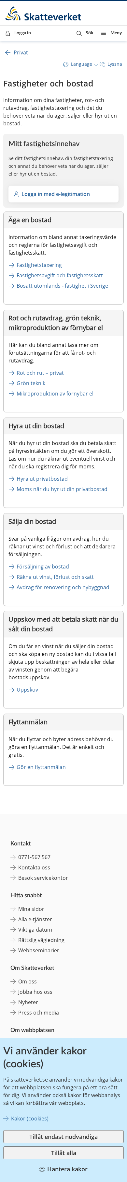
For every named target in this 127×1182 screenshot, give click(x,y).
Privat (21, 52)
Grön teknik (31, 383)
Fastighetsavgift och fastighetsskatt (60, 275)
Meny (116, 33)
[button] (85, 33)
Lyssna (114, 64)
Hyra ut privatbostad (42, 478)
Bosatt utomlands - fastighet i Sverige (62, 285)
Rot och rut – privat (40, 372)
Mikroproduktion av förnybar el (55, 393)
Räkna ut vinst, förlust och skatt (55, 576)
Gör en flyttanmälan (41, 767)
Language (81, 64)
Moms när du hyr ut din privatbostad (62, 489)
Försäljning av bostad (43, 566)
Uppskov (27, 689)
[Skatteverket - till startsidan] (43, 13)
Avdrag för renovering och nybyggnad (63, 587)
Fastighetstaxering (39, 265)
